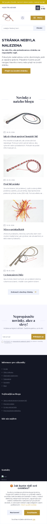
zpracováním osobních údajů (21, 341)
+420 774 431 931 (9, 8)
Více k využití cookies (28, 505)
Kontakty (7, 382)
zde (34, 519)
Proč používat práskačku (12, 411)
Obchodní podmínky (11, 376)
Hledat (39, 28)
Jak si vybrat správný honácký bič (21, 136)
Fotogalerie (7, 379)
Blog (5, 386)
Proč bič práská (12, 183)
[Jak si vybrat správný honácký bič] (24, 118)
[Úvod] (9, 18)
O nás (6, 369)
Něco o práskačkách (14, 229)
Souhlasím (32, 512)
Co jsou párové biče (13, 274)
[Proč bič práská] (24, 165)
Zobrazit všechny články (22, 292)
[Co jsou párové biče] (24, 256)
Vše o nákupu (8, 372)
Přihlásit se (38, 337)
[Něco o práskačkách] (24, 211)
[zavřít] (44, 2)
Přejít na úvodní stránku (16, 71)
